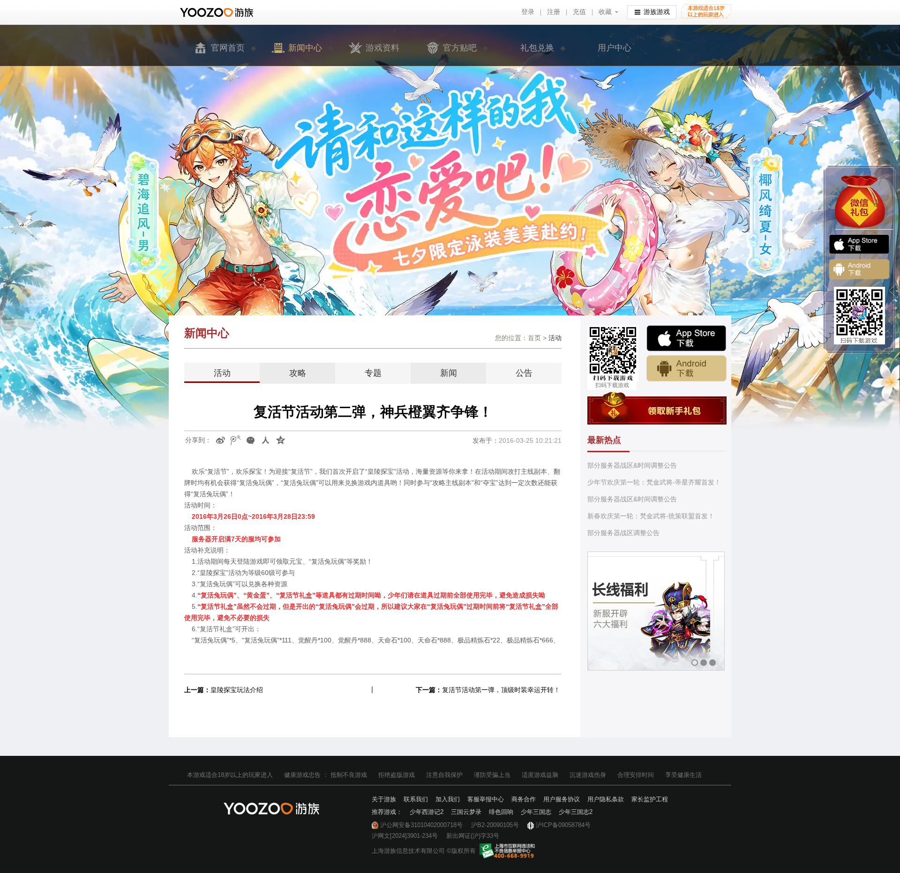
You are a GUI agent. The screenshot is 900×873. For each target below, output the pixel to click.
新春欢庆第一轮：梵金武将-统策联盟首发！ (650, 516)
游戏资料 (382, 47)
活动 (222, 373)
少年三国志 (536, 811)
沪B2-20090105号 (495, 824)
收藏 (605, 11)
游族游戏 (657, 11)
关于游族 (384, 799)
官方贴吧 (460, 47)
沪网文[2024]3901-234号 (405, 835)
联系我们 (416, 799)
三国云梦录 (466, 811)
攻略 (297, 373)
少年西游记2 (426, 811)
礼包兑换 (537, 47)
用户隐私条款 (605, 799)
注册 (553, 11)
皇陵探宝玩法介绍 (236, 690)
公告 (524, 373)
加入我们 (447, 799)
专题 (373, 373)
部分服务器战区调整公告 (623, 533)
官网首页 (228, 47)
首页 (534, 338)
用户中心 (614, 47)
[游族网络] (217, 12)
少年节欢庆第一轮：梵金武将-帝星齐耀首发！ (654, 482)
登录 (527, 11)
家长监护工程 (649, 799)
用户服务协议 (561, 799)
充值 (579, 11)
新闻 (448, 373)
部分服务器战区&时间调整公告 (632, 465)
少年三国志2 (575, 811)
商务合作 (523, 799)
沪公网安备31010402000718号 (421, 824)
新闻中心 (305, 47)
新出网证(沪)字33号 (472, 835)
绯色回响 (501, 811)
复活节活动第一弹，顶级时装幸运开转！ (501, 690)
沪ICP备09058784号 (563, 824)
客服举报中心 (485, 799)
